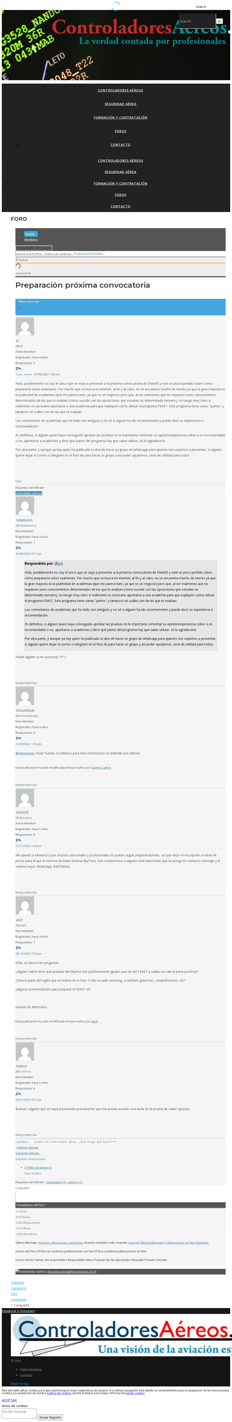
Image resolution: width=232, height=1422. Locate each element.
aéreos (37, 493)
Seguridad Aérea (120, 104)
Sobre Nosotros (31, 1369)
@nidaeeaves (25, 753)
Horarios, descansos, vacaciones (61, 1243)
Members (31, 239)
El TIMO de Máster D (38, 1168)
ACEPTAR (9, 1400)
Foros (120, 131)
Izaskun (21, 1066)
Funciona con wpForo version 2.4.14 (71, 1272)
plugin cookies (135, 1393)
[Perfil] (16, 369)
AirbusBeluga (25, 710)
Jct (17, 340)
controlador (23, 493)
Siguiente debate (27, 1153)
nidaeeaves (24, 520)
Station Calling (101, 767)
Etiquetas (202, 1243)
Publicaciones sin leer (180, 1243)
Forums (29, 234)
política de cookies (59, 1393)
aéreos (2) (75, 1182)
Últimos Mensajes (152, 1243)
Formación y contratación (120, 117)
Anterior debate (27, 1147)
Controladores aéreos (120, 90)
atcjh (19, 919)
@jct (59, 563)
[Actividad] (19, 369)
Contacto (120, 144)
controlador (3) (56, 1182)
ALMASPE (22, 812)
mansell (133, 1243)
